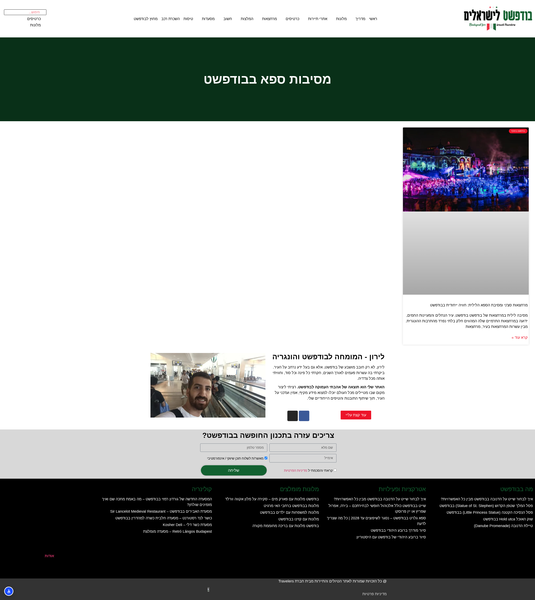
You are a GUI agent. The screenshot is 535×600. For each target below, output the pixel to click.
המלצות (247, 19)
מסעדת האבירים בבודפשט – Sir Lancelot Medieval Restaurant (161, 511)
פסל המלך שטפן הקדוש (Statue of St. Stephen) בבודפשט (486, 506)
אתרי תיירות (317, 19)
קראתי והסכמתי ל (308, 470)
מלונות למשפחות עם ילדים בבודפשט (289, 512)
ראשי (373, 19)
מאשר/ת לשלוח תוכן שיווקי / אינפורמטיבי (235, 458)
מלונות (341, 19)
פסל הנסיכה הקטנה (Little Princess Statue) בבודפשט (490, 512)
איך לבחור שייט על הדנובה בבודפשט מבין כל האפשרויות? (487, 499)
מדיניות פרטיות (374, 594)
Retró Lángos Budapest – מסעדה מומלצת (177, 531)
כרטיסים (292, 19)
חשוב (227, 19)
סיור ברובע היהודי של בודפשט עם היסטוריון (391, 537)
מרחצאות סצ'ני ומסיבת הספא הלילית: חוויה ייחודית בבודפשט (479, 305)
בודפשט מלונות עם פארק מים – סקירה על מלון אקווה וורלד (272, 499)
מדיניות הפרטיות (295, 470)
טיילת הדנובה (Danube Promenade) (503, 526)
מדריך (360, 19)
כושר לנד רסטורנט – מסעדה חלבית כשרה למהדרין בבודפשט (163, 518)
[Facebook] (304, 416)
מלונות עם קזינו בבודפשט (298, 519)
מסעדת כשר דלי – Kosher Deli (187, 525)
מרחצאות (269, 19)
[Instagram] (292, 416)
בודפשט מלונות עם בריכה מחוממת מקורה (285, 526)
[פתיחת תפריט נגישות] (8, 591)
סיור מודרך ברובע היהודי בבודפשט (398, 530)
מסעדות (208, 19)
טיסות (188, 19)
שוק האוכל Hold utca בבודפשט (508, 519)
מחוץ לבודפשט (146, 19)
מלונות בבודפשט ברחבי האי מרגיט (291, 506)
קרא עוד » (520, 337)
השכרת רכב (170, 19)
